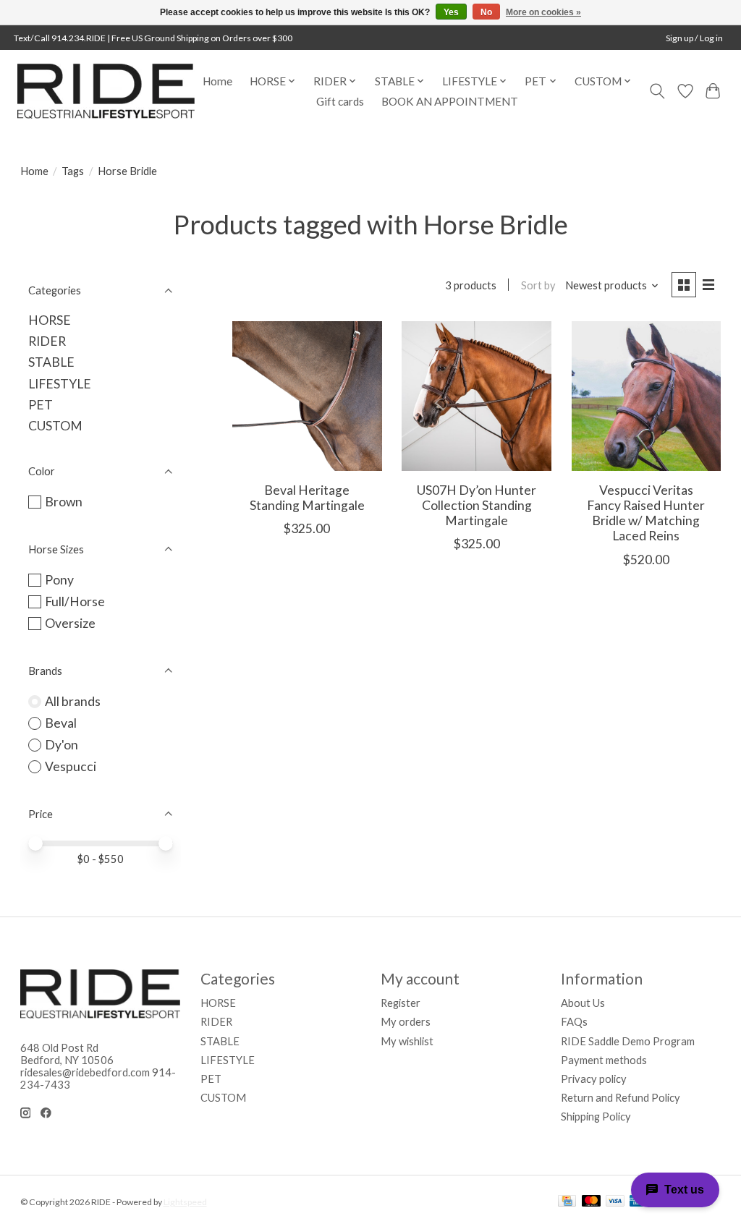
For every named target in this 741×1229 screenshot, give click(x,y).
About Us (583, 1003)
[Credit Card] (567, 1202)
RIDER (47, 341)
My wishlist (407, 1041)
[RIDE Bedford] (106, 91)
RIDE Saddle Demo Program (628, 1041)
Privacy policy (594, 1079)
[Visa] (615, 1202)
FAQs (574, 1022)
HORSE (49, 320)
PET (40, 404)
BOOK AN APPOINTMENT (449, 101)
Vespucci (70, 766)
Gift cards (340, 101)
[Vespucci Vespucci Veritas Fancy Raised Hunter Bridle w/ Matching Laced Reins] (646, 396)
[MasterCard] (591, 1202)
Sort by (538, 285)
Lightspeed (185, 1201)
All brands (73, 701)
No (486, 12)
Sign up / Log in (694, 38)
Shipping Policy (596, 1116)
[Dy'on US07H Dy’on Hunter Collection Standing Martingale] (476, 396)
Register (400, 1003)
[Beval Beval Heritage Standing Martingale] (307, 396)
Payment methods (604, 1060)
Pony (59, 579)
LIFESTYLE (59, 383)
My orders (406, 1022)
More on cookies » (543, 12)
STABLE (51, 362)
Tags (73, 171)
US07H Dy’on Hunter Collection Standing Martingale (476, 505)
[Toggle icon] (656, 91)
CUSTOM (55, 425)
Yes (451, 12)
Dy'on (61, 744)
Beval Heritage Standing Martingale (307, 497)
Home (217, 81)
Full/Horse (75, 601)
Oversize (70, 623)
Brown (63, 501)
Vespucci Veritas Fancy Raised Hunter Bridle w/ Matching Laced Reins (646, 512)
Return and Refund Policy (620, 1098)
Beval (61, 723)
